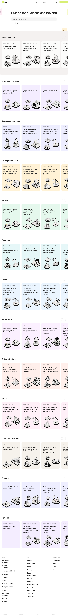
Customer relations (5, 594)
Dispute (4, 598)
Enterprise (56, 560)
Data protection (7, 587)
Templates (19, 2)
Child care (31, 563)
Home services (32, 585)
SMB (54, 563)
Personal (5, 602)
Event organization (32, 574)
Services (5, 574)
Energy (29, 567)
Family (29, 578)
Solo (54, 567)
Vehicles (30, 596)
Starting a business (5, 561)
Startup (56, 570)
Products (11, 2)
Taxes (4, 580)
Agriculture (31, 560)
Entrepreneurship (33, 570)
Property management (32, 589)
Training (30, 593)
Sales (4, 590)
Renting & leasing (8, 584)
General (30, 581)
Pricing (35, 2)
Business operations (5, 567)
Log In (56, 2)
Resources (27, 2)
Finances (5, 577)
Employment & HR (8, 571)
